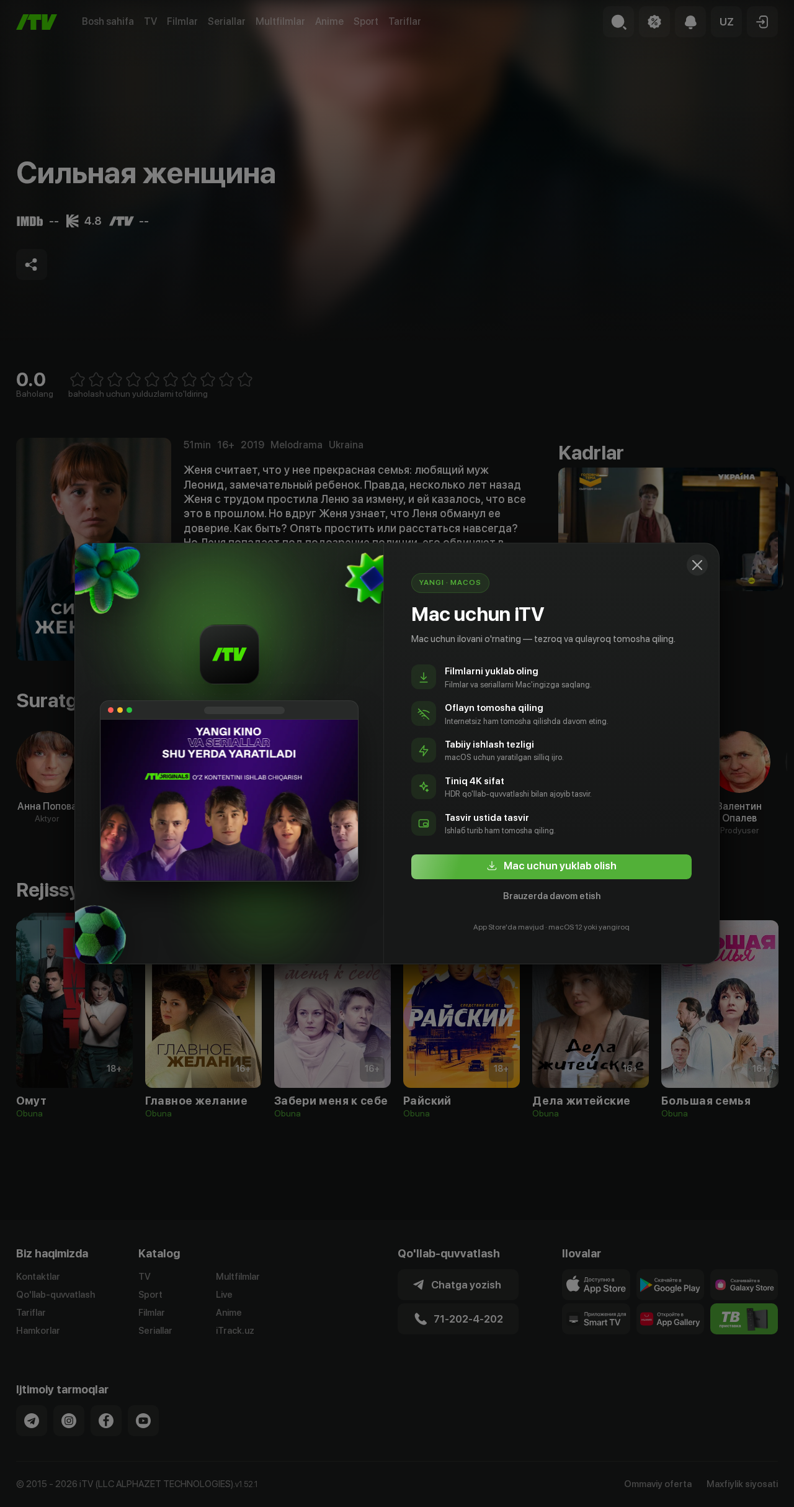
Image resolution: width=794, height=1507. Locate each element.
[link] (551, 866)
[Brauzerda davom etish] (697, 565)
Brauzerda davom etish (551, 896)
